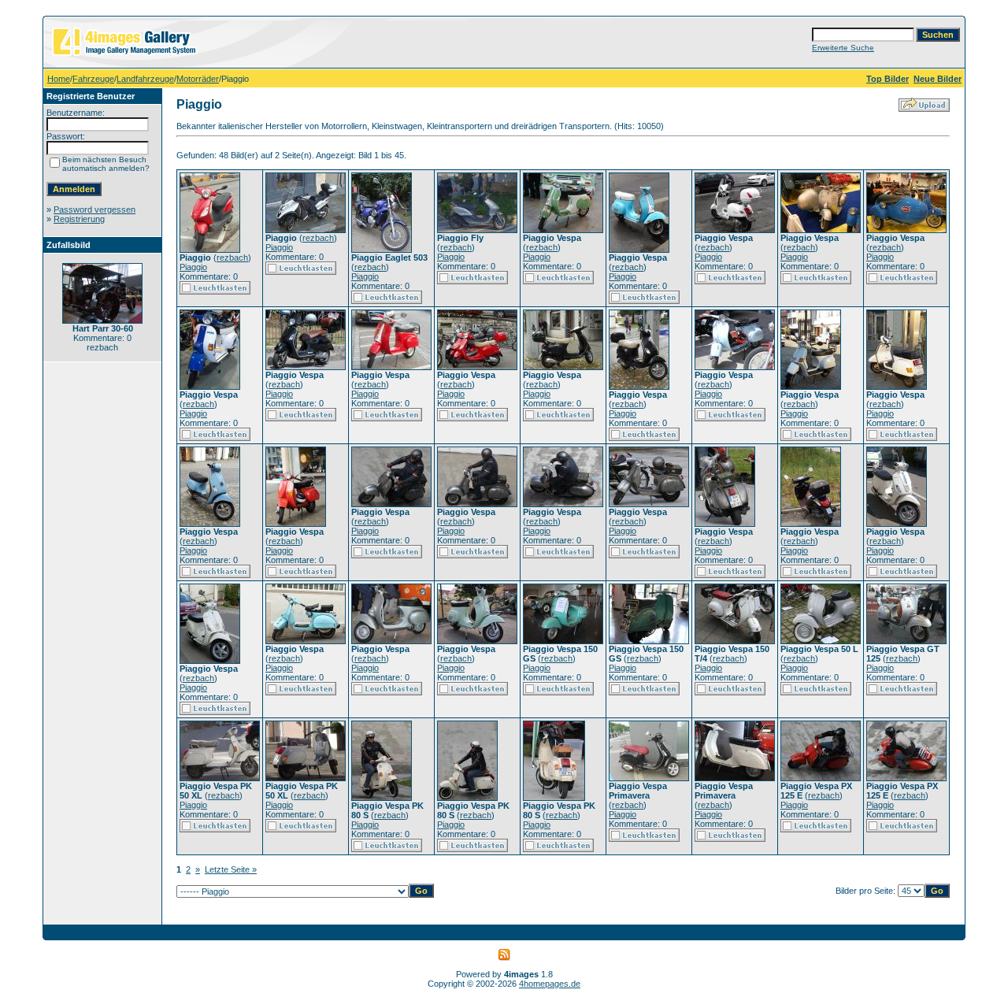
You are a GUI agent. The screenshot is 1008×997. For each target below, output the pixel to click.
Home (58, 78)
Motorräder (197, 78)
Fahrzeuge (93, 78)
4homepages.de (549, 983)
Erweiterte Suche (843, 47)
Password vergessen (94, 209)
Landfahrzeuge (145, 78)
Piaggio (193, 267)
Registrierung (79, 219)
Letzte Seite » (231, 869)
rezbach (232, 257)
